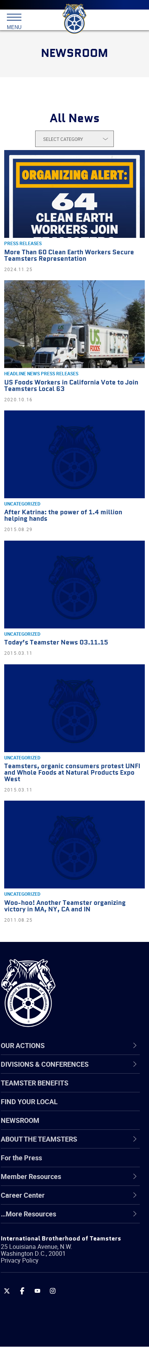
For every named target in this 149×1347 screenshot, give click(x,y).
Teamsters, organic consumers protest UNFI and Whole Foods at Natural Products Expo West (72, 773)
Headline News (22, 373)
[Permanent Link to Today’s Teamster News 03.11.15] (74, 584)
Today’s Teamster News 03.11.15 (56, 642)
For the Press (21, 1157)
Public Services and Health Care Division (67, 1328)
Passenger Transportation (58, 1310)
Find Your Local (29, 1101)
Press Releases (23, 243)
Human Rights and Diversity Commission (61, 1236)
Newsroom (20, 1120)
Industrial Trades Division (57, 1255)
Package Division (45, 1291)
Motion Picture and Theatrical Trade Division (73, 1273)
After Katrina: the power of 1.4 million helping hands (63, 515)
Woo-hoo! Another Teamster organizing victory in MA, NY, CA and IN (65, 906)
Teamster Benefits (34, 1082)
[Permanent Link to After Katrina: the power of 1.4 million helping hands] (74, 454)
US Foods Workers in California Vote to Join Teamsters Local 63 (71, 386)
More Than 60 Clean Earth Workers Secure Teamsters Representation (69, 255)
